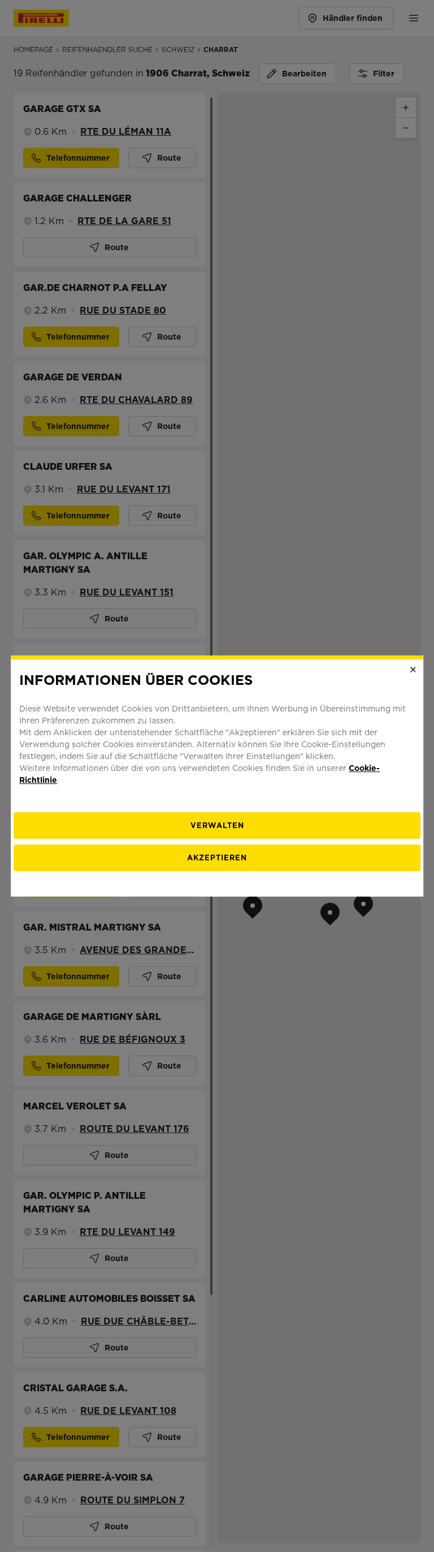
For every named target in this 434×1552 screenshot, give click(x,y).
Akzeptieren (217, 858)
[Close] (413, 669)
